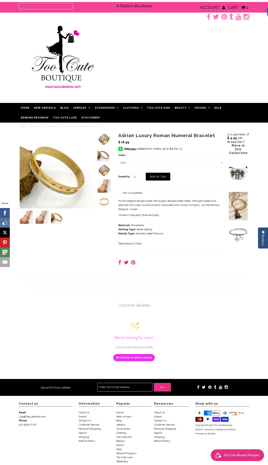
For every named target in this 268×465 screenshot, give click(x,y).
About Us (84, 412)
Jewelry (80, 107)
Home (25, 107)
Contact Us (85, 420)
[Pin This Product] (133, 263)
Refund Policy (87, 440)
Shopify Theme (203, 429)
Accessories (105, 107)
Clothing (131, 107)
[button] (238, 138)
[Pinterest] (5, 242)
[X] (5, 233)
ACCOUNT (210, 7)
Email (22, 412)
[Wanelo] (5, 252)
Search (83, 432)
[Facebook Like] (5, 223)
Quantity (124, 176)
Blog (64, 107)
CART (238, 7)
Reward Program (34, 117)
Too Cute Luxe (65, 117)
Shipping (84, 437)
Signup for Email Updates (56, 387)
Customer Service (89, 424)
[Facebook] (5, 213)
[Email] (5, 262)
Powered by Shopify (205, 433)
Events (83, 416)
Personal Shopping (90, 428)
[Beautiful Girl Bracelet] (238, 243)
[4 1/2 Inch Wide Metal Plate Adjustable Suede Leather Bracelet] (238, 185)
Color (122, 155)
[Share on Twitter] (126, 263)
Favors (200, 107)
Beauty (180, 107)
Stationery (90, 117)
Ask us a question (132, 192)
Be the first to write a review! (134, 357)
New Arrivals (45, 107)
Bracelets (36, 126)
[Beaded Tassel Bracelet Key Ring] (238, 219)
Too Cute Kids (158, 107)
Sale (218, 107)
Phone (23, 420)
